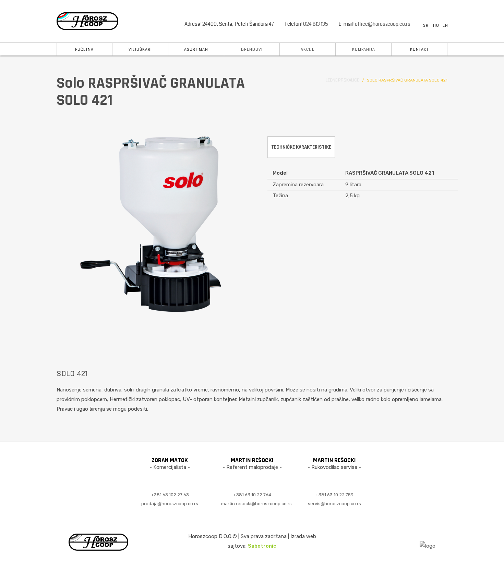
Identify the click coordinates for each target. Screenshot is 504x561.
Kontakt (419, 49)
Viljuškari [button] (140, 49)
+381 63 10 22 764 (252, 495)
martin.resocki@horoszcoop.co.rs (256, 504)
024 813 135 (315, 24)
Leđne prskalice (342, 80)
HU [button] (436, 25)
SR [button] (426, 25)
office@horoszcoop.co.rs (382, 24)
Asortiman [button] (196, 49)
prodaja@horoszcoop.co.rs (169, 504)
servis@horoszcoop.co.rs (334, 504)
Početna (84, 49)
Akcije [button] (307, 49)
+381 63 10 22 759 (334, 495)
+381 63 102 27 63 (170, 495)
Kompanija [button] (363, 49)
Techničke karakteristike (301, 147)
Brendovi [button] (252, 49)
